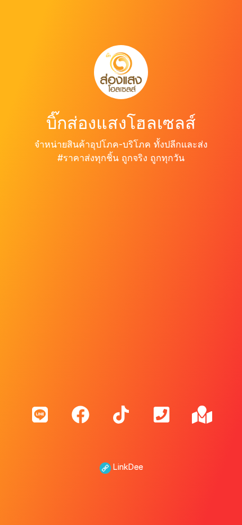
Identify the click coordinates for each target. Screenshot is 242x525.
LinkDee (127, 466)
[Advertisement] (121, 276)
